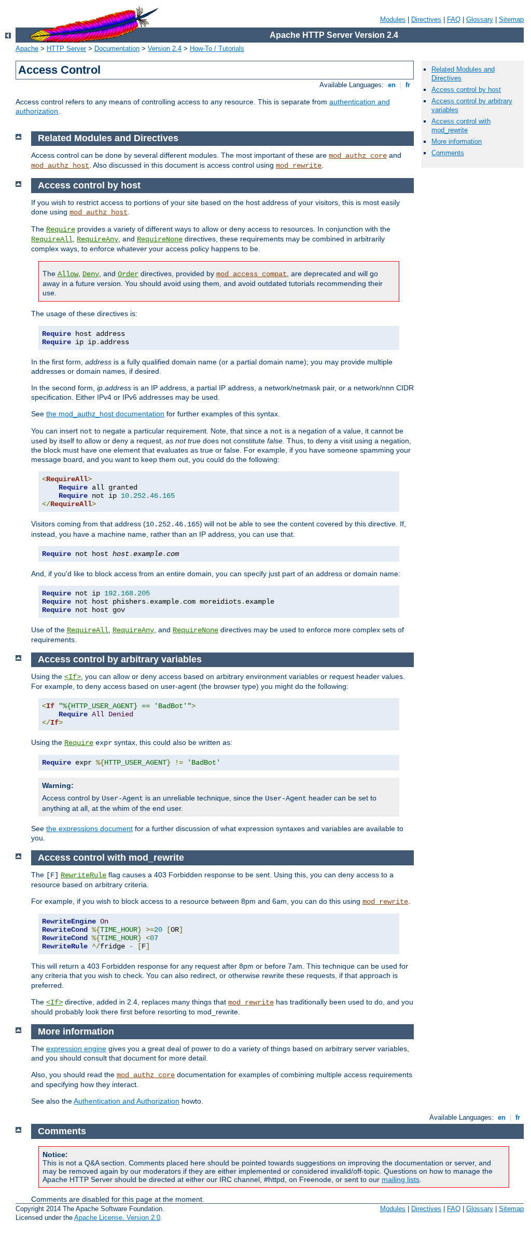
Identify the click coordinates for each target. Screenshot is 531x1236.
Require (60, 229)
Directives (426, 19)
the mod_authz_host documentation (105, 414)
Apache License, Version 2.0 (117, 1217)
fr (407, 85)
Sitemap (511, 19)
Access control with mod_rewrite (461, 125)
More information (456, 141)
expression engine (76, 1048)
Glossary (479, 19)
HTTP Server (66, 48)
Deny (90, 274)
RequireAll (52, 239)
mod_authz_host (60, 165)
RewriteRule (83, 875)
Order (128, 274)
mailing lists (401, 1179)
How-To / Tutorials (217, 48)
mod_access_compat (251, 274)
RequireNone (160, 239)
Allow (68, 274)
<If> (72, 677)
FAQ (453, 19)
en (392, 85)
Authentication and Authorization (126, 1101)
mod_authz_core (358, 156)
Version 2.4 (164, 48)
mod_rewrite (299, 165)
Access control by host (466, 89)
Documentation (116, 48)
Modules (393, 19)
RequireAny (97, 239)
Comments (447, 153)
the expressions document (89, 828)
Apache (27, 48)
